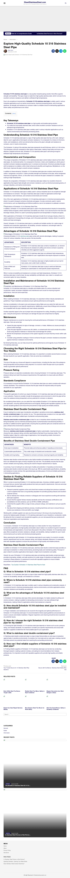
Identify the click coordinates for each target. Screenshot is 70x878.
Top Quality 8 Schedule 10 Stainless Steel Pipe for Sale (28, 565)
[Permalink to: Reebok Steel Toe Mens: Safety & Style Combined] (35, 684)
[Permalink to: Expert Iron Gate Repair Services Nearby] (13, 701)
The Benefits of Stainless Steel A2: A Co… (17, 785)
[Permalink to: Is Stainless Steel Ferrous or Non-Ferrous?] (35, 813)
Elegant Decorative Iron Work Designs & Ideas (55, 691)
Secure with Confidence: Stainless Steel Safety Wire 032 (52, 667)
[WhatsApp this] (64, 51)
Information (7, 733)
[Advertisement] (35, 19)
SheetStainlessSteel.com (35, 2)
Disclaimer (6, 852)
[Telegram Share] (61, 51)
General (6, 728)
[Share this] (53, 51)
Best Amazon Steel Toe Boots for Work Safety (34, 708)
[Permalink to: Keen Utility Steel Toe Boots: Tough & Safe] (13, 684)
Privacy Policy (7, 850)
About (5, 848)
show (14, 113)
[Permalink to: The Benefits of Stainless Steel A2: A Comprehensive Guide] (35, 763)
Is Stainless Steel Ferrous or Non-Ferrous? (40, 33)
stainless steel (24, 236)
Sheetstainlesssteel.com (40, 875)
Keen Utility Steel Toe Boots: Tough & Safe (12, 691)
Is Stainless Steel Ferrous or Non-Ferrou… (18, 835)
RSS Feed (7, 857)
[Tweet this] (57, 51)
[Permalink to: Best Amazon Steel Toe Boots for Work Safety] (35, 701)
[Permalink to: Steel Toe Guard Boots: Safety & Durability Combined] (56, 701)
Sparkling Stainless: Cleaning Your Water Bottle (15, 861)
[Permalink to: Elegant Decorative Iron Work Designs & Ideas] (56, 684)
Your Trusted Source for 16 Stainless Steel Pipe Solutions (16, 667)
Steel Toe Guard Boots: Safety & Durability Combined (56, 708)
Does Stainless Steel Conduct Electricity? (14, 863)
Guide (5, 730)
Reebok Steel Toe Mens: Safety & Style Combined (34, 691)
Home (5, 846)
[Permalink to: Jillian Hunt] (5, 51)
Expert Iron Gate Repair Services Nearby (13, 708)
